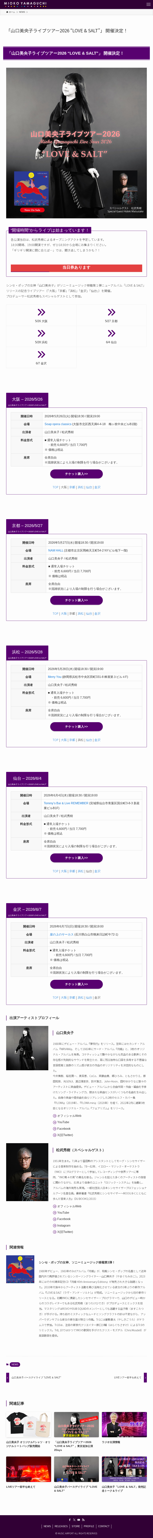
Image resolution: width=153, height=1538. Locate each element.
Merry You (54, 676)
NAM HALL (55, 550)
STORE (76, 1526)
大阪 (64, 613)
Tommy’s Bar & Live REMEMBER (66, 803)
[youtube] (78, 1520)
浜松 (81, 487)
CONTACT (104, 1526)
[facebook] (69, 1520)
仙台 (89, 487)
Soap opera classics (58, 424)
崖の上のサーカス (62, 934)
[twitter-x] (74, 1520)
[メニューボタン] (148, 4)
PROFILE (89, 1526)
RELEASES (61, 1526)
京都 (72, 487)
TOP (55, 487)
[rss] (83, 1520)
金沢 (97, 487)
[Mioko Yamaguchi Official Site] (25, 4)
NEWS (15, 1364)
